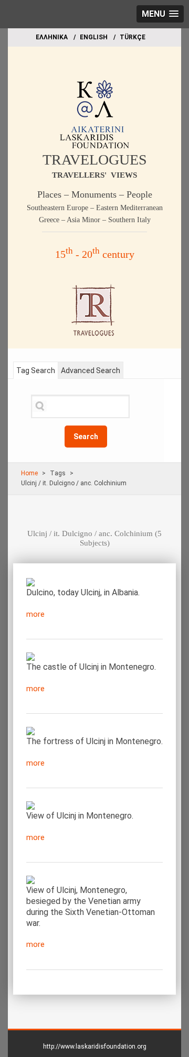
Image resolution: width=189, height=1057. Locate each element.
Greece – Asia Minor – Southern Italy (95, 220)
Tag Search (35, 370)
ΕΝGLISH (94, 37)
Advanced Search (90, 370)
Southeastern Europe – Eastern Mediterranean (95, 208)
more (35, 614)
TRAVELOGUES (95, 159)
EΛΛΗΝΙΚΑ (52, 37)
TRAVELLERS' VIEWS (94, 175)
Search (86, 436)
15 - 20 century (94, 254)
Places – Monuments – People (94, 194)
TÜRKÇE (132, 37)
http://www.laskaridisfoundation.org (94, 1046)
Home (29, 473)
